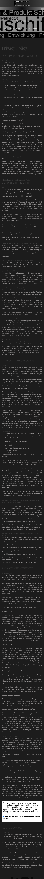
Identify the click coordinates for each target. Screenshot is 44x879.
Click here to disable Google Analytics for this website (20, 607)
